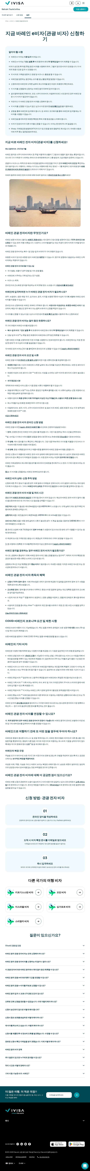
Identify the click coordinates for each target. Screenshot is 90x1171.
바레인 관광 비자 (34, 239)
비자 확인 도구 (56, 106)
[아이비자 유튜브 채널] (25, 1144)
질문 (27, 15)
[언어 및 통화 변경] (72, 3)
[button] (82, 3)
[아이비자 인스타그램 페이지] (17, 1144)
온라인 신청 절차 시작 (28, 360)
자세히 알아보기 (7, 15)
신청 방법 (19, 15)
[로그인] (78, 3)
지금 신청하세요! (12, 415)
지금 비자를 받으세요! (64, 285)
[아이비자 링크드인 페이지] (21, 1144)
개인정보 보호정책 (21, 1157)
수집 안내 (31, 1157)
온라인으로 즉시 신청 (56, 175)
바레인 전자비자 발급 (21, 497)
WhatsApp (54, 785)
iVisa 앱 (63, 437)
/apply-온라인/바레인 (70, 348)
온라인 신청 (29, 655)
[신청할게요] (76, 1095)
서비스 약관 (9, 1157)
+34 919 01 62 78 (44, 1157)
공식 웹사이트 (21, 703)
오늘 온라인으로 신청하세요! (16, 613)
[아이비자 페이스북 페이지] (29, 1144)
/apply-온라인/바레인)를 (30, 427)
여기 (53, 486)
